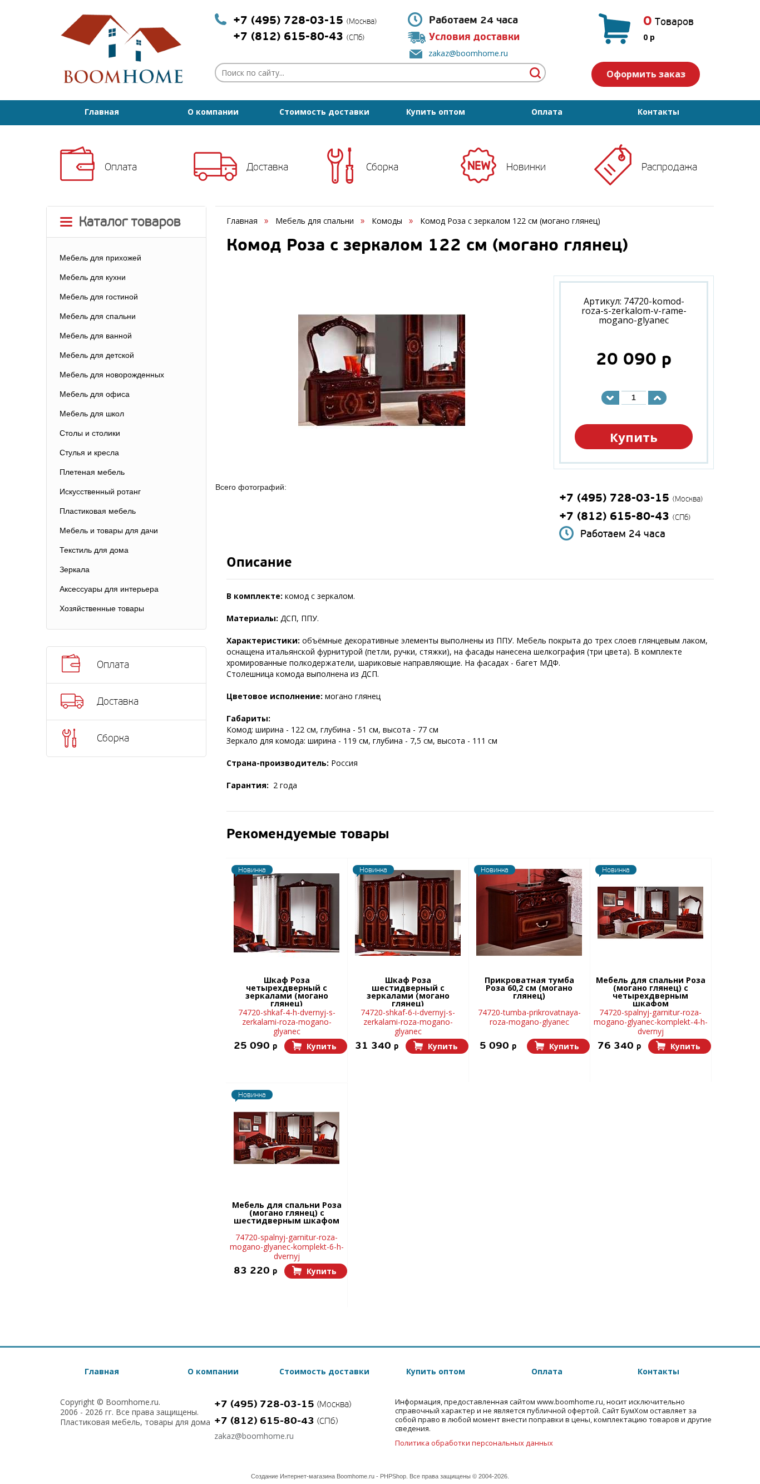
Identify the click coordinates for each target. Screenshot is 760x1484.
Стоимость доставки (324, 111)
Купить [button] (634, 437)
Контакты (658, 111)
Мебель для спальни (314, 220)
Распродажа (669, 167)
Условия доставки (474, 37)
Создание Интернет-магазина (293, 1476)
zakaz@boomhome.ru (468, 53)
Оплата (546, 111)
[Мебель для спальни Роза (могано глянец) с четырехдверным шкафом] (650, 913)
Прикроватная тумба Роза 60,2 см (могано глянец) (529, 988)
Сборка (382, 167)
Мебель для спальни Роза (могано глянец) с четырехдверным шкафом (650, 991)
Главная (102, 111)
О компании (213, 111)
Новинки (526, 167)
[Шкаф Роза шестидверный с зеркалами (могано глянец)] (408, 913)
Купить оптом (435, 111)
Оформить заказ (645, 74)
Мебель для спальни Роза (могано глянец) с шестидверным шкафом (287, 1213)
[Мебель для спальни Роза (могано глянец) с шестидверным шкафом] (286, 1138)
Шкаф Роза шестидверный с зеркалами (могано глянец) (408, 991)
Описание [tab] (259, 563)
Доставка (267, 167)
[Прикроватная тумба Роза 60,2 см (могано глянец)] (529, 913)
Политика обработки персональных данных (474, 1443)
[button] (315, 1046)
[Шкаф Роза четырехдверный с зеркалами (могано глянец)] (286, 913)
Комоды (387, 220)
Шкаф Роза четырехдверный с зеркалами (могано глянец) (286, 991)
